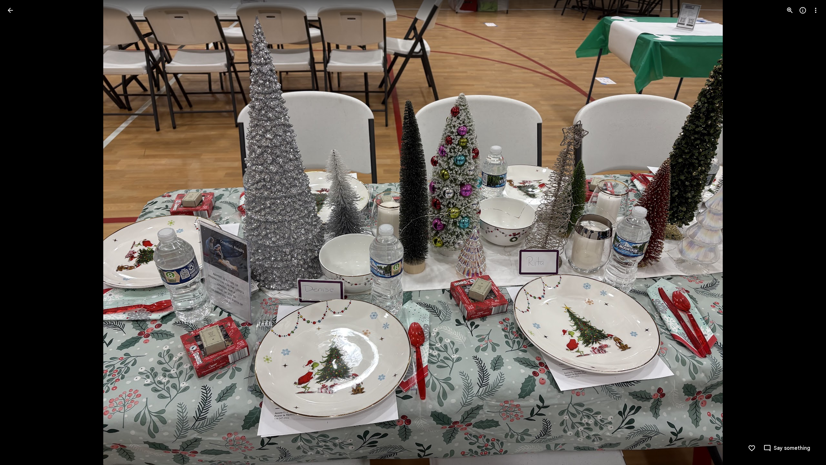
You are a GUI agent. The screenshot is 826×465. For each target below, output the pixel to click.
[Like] (752, 448)
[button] (18, 232)
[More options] (815, 10)
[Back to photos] (10, 10)
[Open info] (802, 10)
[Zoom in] (789, 10)
